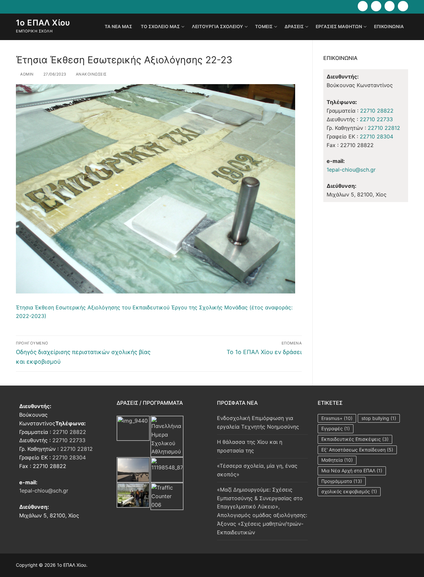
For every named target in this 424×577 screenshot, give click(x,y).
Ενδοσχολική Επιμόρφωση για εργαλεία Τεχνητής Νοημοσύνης (258, 422)
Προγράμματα (341, 481)
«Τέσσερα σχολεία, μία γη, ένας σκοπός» (257, 470)
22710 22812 (384, 128)
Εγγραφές (335, 428)
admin (26, 74)
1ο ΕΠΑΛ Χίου (43, 22)
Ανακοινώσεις (91, 74)
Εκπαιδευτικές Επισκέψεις (355, 439)
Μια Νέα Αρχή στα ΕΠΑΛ (351, 470)
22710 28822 (377, 110)
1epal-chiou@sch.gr (351, 169)
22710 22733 (376, 119)
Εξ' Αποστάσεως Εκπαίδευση (357, 449)
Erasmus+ (336, 418)
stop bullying (378, 418)
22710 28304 (376, 136)
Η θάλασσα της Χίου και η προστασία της (249, 446)
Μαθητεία (337, 460)
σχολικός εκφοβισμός (349, 491)
